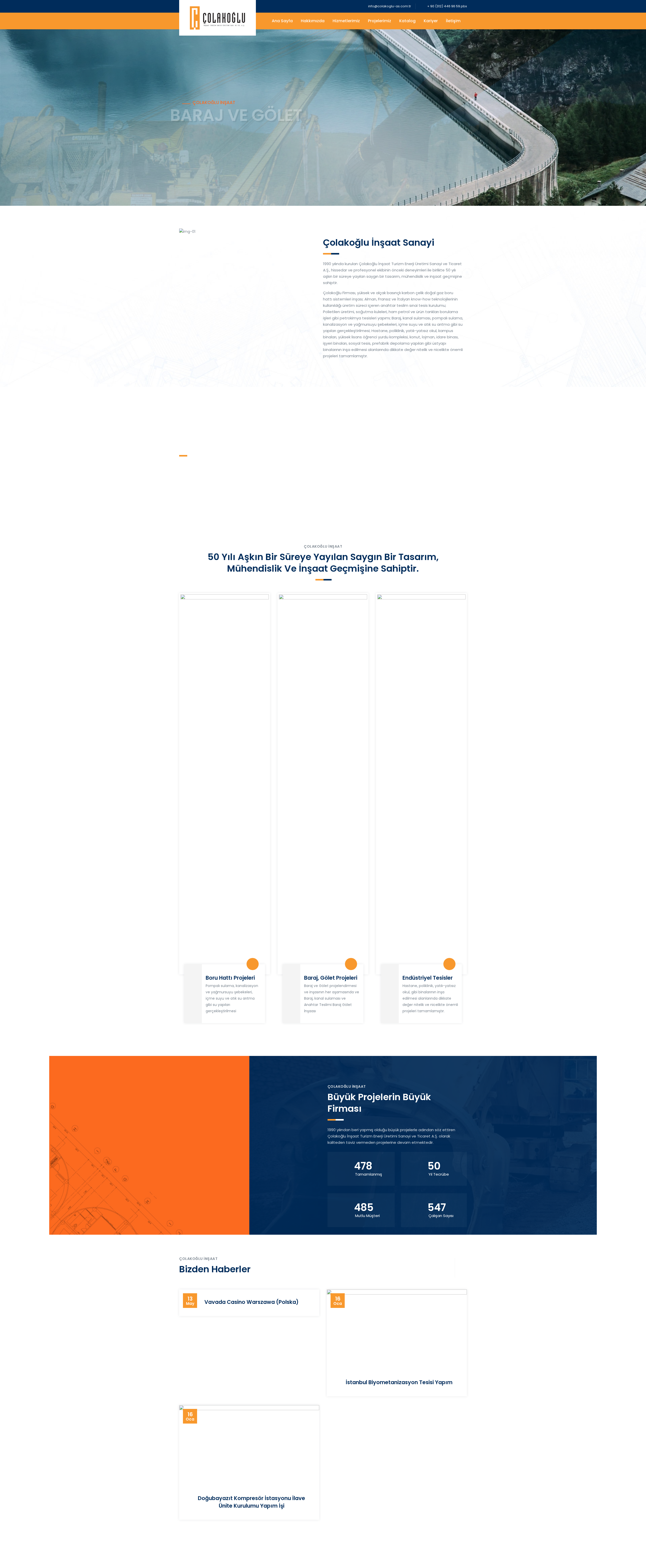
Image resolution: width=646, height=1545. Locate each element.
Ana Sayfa (282, 21)
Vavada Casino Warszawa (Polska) (251, 1302)
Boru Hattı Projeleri (230, 977)
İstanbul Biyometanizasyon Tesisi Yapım (399, 1382)
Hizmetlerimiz (346, 21)
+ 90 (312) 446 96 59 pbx (446, 6)
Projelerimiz (379, 21)
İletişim (453, 21)
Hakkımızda (313, 21)
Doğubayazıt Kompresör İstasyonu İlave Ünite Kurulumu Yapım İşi (251, 1502)
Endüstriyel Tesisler (427, 977)
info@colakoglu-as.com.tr (389, 6)
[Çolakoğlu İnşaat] (217, 18)
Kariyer (431, 21)
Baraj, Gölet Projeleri (330, 977)
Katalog (407, 21)
